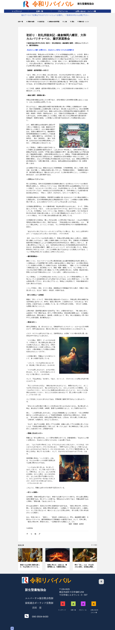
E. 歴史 (72, 21)
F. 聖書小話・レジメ (83, 21)
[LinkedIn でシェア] (35, 534)
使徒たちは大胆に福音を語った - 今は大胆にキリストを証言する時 (30, 566)
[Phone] (27, 616)
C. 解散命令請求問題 (53, 21)
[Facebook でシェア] (27, 534)
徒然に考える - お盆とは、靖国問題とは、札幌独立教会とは (57, 566)
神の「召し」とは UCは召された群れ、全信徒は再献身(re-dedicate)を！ (84, 566)
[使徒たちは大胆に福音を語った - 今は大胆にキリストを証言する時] (30, 555)
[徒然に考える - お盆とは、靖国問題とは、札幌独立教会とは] (57, 555)
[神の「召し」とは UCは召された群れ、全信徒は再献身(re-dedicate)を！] (85, 555)
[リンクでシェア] (39, 534)
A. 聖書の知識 (30, 21)
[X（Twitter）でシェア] (31, 534)
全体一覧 (20, 21)
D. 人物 (65, 21)
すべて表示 (94, 545)
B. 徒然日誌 (41, 21)
